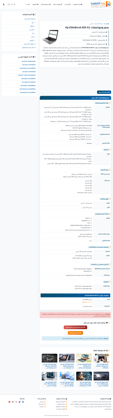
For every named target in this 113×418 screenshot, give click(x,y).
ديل (33, 22)
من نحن (42, 401)
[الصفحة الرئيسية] (101, 4)
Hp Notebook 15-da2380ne (28, 92)
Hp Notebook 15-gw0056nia (28, 89)
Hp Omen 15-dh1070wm (29, 61)
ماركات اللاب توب (98, 24)
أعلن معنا (41, 404)
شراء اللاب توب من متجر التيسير (74, 327)
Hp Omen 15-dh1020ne (29, 65)
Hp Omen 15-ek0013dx (29, 72)
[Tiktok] (19, 401)
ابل (33, 33)
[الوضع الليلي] (3, 4)
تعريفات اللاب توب (29, 44)
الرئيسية (106, 24)
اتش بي (91, 24)
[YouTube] (9, 401)
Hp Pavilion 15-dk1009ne (28, 79)
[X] (12, 401)
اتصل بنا (42, 406)
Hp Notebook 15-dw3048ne (28, 68)
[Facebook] (23, 401)
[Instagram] (16, 401)
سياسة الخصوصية (60, 406)
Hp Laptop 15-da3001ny (29, 82)
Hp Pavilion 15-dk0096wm (28, 85)
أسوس (32, 40)
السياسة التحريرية (60, 401)
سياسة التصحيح (61, 404)
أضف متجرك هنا (74, 333)
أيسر (32, 37)
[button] (27, 4)
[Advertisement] (75, 16)
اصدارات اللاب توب (103, 92)
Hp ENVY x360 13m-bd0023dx (27, 75)
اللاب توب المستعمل (28, 47)
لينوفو (32, 26)
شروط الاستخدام (60, 409)
